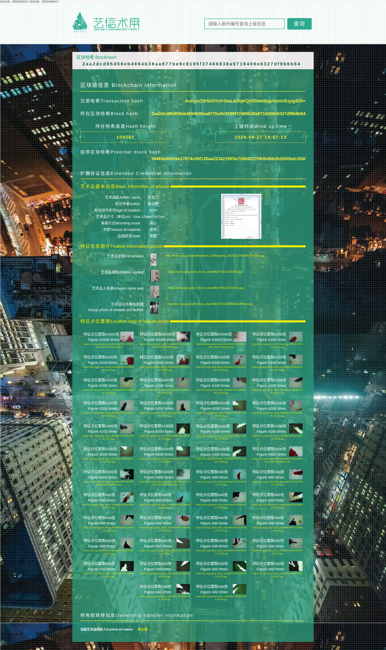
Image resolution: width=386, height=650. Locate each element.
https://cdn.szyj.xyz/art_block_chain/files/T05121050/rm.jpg (205, 287)
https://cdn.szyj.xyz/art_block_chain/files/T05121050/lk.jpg (205, 271)
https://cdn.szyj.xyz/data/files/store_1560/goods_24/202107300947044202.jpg (215, 255)
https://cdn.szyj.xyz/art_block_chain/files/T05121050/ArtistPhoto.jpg (210, 303)
